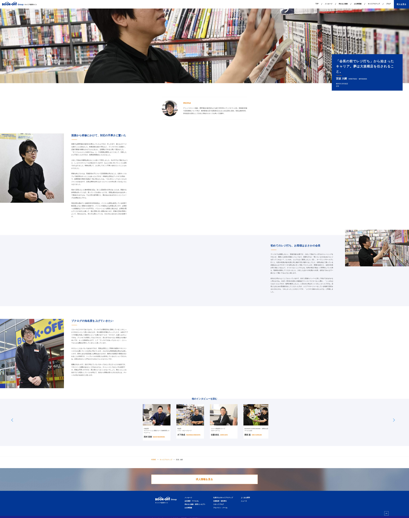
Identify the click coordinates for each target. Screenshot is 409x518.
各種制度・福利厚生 (220, 501)
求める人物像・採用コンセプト (195, 504)
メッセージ (188, 497)
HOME (153, 459)
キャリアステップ (166, 459)
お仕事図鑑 (188, 508)
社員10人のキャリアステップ (223, 497)
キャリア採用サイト (30, 4)
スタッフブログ (218, 504)
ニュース (244, 501)
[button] (12, 420)
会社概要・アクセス (191, 501)
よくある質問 (245, 497)
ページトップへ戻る (386, 513)
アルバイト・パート (220, 508)
